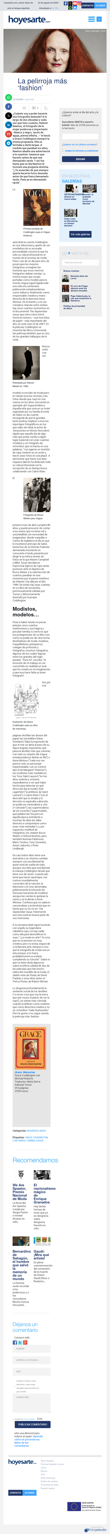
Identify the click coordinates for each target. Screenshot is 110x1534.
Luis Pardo (19, 1140)
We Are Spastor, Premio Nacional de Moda (20, 1191)
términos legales (29, 1419)
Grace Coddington (36, 1137)
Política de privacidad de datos (74, 307)
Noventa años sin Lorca (79, 277)
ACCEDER (100, 5)
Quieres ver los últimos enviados (79, 144)
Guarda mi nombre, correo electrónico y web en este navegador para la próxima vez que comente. (27, 1386)
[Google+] (25, 1342)
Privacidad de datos (50, 1484)
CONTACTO (87, 5)
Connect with (22, 1337)
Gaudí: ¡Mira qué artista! (41, 1254)
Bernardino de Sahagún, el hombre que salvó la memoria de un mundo (22, 1265)
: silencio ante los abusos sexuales (79, 288)
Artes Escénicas (48, 1477)
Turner (30, 1140)
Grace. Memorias (25, 1072)
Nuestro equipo (48, 1488)
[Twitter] (20, 1342)
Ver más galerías (80, 234)
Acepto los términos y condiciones (81, 151)
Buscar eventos (71, 271)
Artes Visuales (47, 1460)
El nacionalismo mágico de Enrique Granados (45, 1193)
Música (44, 1471)
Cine (43, 1474)
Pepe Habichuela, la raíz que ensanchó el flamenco (81, 298)
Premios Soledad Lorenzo (52, 1464)
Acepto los (25, 1419)
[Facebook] (15, 1342)
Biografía (32, 1130)
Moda (42, 1130)
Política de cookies (49, 1481)
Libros (43, 1467)
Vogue (40, 1140)
